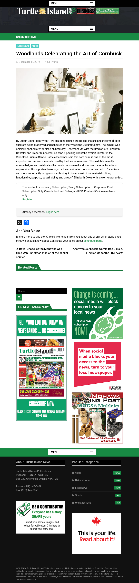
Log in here (52, 212)
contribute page (93, 240)
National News (83, 480)
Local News (23, 46)
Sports (78, 495)
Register (27, 199)
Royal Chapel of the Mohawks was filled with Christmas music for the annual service (42, 253)
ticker (35, 46)
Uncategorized (83, 502)
